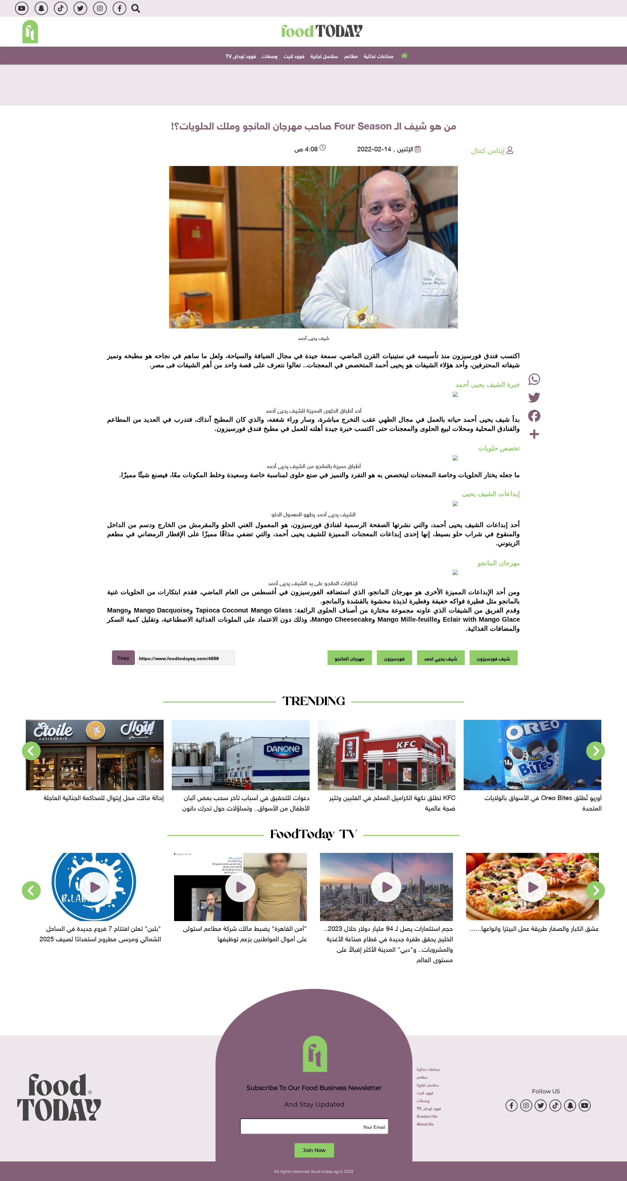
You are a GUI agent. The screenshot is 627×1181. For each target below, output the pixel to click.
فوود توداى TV (241, 55)
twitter (80, 8)
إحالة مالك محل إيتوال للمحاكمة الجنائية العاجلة (250, 796)
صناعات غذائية (378, 55)
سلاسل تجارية (324, 55)
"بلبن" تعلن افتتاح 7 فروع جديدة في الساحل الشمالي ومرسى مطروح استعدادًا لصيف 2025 (246, 932)
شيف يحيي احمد (440, 658)
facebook (119, 8)
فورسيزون (394, 658)
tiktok (60, 8)
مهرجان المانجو (349, 658)
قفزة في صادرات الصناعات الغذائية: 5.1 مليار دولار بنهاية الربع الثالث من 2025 (97, 801)
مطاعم (351, 55)
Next (31, 751)
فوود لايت (294, 55)
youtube (21, 8)
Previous (595, 751)
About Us (425, 1123)
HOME (403, 55)
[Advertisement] (313, 84)
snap (41, 8)
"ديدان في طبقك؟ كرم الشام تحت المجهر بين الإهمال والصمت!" (101, 932)
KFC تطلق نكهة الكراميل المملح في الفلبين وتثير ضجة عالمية (538, 801)
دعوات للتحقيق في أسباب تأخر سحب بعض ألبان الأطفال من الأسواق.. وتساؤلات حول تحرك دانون (392, 801)
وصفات (270, 55)
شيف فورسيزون (493, 658)
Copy (123, 657)
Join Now (314, 1150)
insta (99, 8)
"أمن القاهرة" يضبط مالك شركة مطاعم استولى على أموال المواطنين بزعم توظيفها (391, 932)
